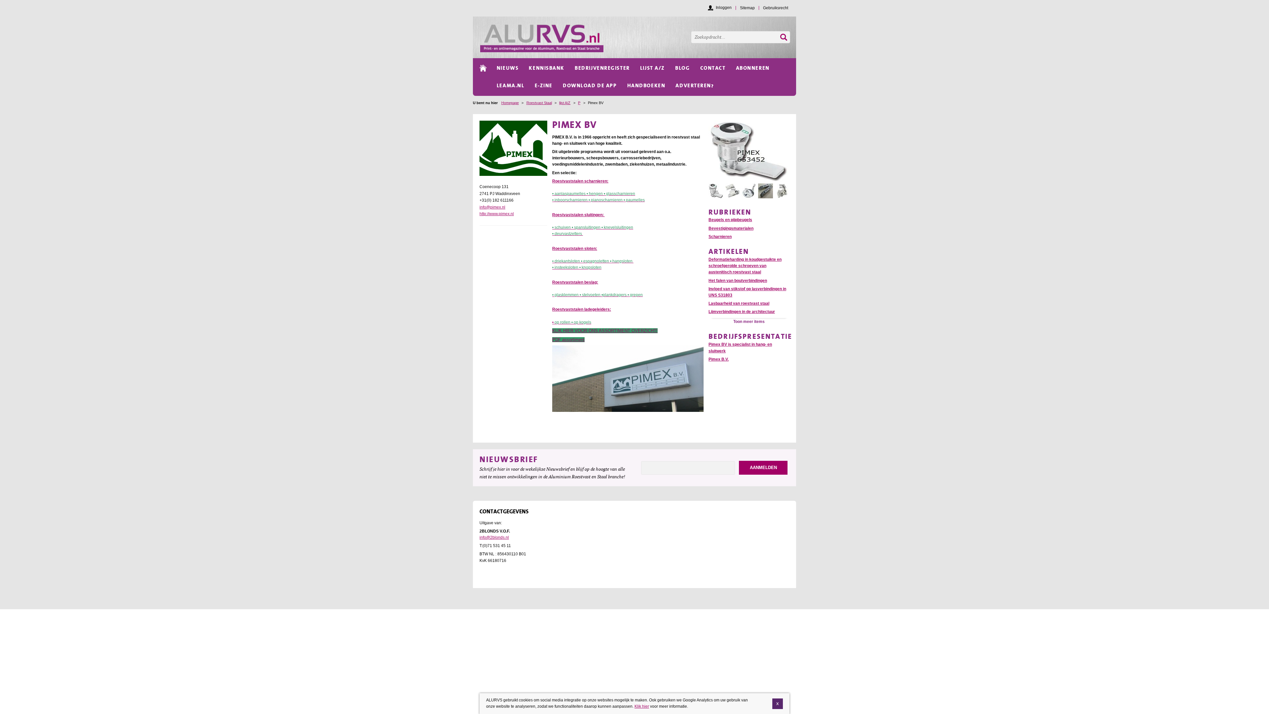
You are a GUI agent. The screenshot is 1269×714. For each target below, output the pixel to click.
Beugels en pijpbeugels (730, 220)
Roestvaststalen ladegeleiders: (581, 309)
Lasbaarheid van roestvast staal (739, 303)
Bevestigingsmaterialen (731, 228)
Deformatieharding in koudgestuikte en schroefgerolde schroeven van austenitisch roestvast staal (745, 265)
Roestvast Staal (539, 103)
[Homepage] (638, 37)
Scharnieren (720, 236)
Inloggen (724, 7)
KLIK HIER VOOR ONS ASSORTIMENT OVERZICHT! (605, 330)
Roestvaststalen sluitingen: (578, 215)
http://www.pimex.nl (497, 214)
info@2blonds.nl (494, 537)
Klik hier (641, 706)
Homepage (510, 103)
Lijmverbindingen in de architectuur (742, 311)
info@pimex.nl (492, 207)
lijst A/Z (564, 103)
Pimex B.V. (719, 359)
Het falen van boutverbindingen (738, 280)
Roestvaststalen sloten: (574, 248)
